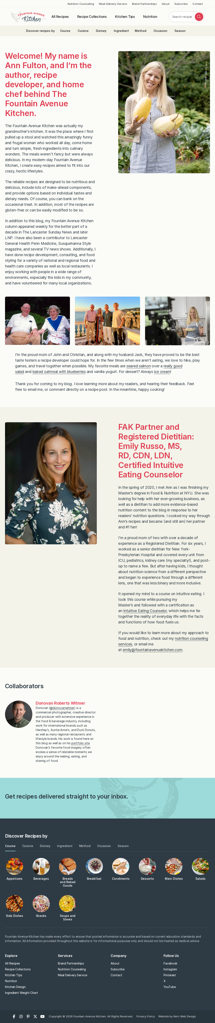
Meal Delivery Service (113, 3)
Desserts (147, 878)
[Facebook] (14, 1016)
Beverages (41, 878)
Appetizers (14, 878)
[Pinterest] (28, 1016)
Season (180, 31)
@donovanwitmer (62, 708)
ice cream (162, 371)
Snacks (41, 915)
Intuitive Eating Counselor (144, 611)
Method (140, 31)
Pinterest (170, 975)
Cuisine (83, 31)
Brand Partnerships (144, 3)
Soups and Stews (67, 917)
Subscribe (180, 3)
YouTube (170, 987)
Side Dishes (14, 915)
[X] (35, 1016)
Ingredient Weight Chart (21, 992)
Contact (198, 3)
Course (65, 31)
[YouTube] (42, 1016)
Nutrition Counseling (81, 3)
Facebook (170, 963)
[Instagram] (21, 1016)
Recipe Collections (92, 16)
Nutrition (150, 16)
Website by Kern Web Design (177, 1016)
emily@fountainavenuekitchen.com (152, 650)
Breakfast (94, 878)
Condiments (121, 878)
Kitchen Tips (125, 16)
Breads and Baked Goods (67, 882)
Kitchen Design (15, 987)
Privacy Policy (145, 1016)
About (165, 3)
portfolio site (80, 743)
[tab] (10, 846)
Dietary (101, 31)
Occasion (160, 31)
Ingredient (121, 31)
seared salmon (138, 366)
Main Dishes (174, 878)
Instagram (170, 969)
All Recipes (60, 16)
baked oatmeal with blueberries (59, 371)
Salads (200, 878)
